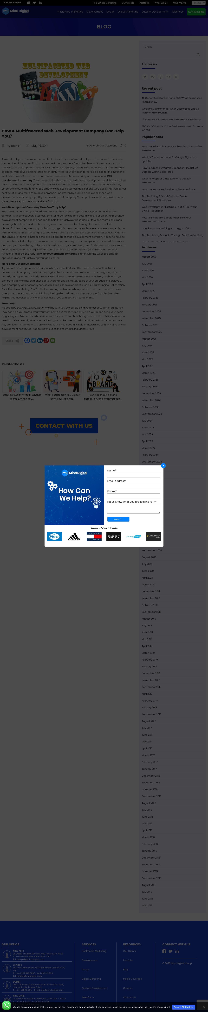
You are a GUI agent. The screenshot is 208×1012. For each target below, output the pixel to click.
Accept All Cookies (184, 1007)
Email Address (116, 481)
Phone (112, 491)
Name (111, 470)
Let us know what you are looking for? (131, 502)
